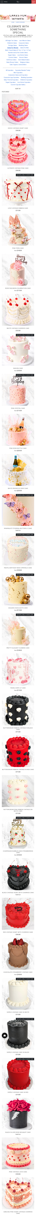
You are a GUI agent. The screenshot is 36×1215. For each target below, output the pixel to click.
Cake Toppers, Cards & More (18, 64)
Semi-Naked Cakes (23, 60)
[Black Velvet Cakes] (18, 2)
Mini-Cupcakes (18, 72)
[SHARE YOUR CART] (4, 1035)
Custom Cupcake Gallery (18, 84)
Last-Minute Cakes (25, 40)
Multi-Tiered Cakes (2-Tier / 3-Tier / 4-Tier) (18, 50)
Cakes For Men (24, 47)
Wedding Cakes (23, 45)
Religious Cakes (24, 62)
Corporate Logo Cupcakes (11, 77)
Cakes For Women (12, 47)
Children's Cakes (12, 43)
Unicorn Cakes (23, 57)
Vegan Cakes (12, 55)
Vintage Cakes (12, 45)
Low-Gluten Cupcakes (23, 82)
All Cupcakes (9, 70)
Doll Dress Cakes (11, 60)
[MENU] (1, 2)
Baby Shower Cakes (12, 62)
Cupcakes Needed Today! (22, 70)
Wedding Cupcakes (26, 77)
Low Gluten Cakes (23, 55)
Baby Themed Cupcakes (11, 80)
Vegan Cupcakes (11, 82)
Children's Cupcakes (26, 80)
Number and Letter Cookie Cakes (18, 52)
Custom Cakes (12, 57)
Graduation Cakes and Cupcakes (18, 75)
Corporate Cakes (24, 43)
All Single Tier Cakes (11, 40)
